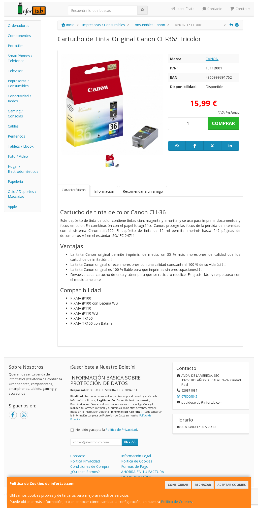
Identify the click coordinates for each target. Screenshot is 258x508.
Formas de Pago (134, 466)
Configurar (178, 485)
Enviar (130, 442)
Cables (13, 126)
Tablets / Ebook (21, 146)
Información (104, 191)
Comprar (223, 123)
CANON (212, 58)
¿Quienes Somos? (85, 471)
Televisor (15, 70)
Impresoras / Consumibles (18, 83)
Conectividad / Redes (19, 98)
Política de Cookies (176, 501)
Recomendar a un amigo (143, 191)
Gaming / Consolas (15, 113)
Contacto (214, 8)
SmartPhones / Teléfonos (20, 58)
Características (74, 189)
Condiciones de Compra (89, 466)
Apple (12, 206)
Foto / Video (18, 156)
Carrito (241, 8)
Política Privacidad (85, 461)
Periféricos (16, 136)
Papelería (15, 181)
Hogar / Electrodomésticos (23, 169)
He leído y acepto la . (107, 430)
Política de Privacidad (121, 430)
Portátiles (15, 45)
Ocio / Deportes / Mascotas (22, 194)
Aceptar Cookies (231, 485)
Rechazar (203, 485)
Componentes (19, 35)
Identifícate (185, 8)
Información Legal (136, 455)
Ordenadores (18, 25)
